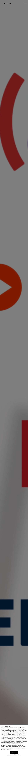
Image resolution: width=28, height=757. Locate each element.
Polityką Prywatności (14, 748)
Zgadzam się (14, 752)
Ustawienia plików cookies (14, 755)
